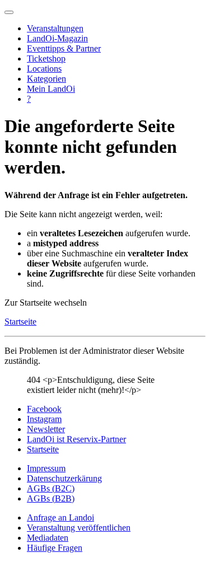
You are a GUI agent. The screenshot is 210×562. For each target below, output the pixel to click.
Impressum (46, 468)
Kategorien (46, 78)
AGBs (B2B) (50, 498)
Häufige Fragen (54, 547)
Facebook (44, 409)
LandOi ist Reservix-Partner (76, 439)
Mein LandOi (51, 88)
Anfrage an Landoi (60, 517)
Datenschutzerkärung (64, 478)
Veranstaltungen (55, 28)
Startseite (20, 321)
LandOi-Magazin (57, 38)
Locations (44, 68)
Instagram (44, 419)
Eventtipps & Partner (64, 48)
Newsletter (46, 429)
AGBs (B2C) (50, 488)
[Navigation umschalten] (8, 12)
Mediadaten (47, 537)
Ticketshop (46, 58)
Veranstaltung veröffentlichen (78, 527)
